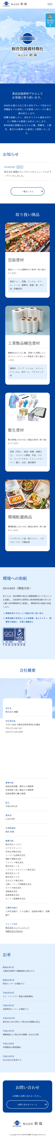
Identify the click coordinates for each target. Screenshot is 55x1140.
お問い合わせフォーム (27, 1104)
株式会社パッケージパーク (17, 927)
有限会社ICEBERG (14, 931)
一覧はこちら (27, 191)
